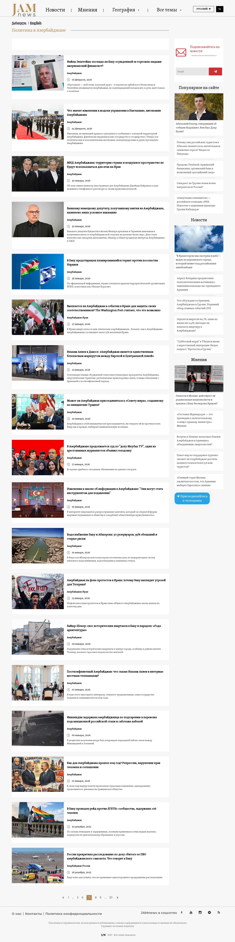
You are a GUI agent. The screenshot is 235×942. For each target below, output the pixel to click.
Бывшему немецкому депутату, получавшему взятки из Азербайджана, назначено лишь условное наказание (115, 211)
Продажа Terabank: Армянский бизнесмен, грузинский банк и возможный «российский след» (196, 168)
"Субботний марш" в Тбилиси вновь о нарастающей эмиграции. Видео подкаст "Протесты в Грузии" (198, 345)
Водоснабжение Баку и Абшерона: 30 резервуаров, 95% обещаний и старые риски (112, 537)
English (36, 23)
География (123, 10)
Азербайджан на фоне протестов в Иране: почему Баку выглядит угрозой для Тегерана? (116, 582)
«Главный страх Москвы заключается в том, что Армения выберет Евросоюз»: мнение (196, 481)
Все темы (167, 10)
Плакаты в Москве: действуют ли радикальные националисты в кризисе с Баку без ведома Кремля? (197, 399)
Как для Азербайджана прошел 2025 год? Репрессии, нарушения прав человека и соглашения (113, 765)
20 (111, 897)
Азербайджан (74, 73)
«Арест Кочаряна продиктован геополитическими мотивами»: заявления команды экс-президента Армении (198, 284)
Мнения (87, 10)
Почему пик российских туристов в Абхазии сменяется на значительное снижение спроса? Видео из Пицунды (198, 148)
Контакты (33, 913)
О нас (17, 913)
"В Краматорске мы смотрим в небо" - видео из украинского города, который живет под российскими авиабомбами (198, 261)
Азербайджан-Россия (78, 866)
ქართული (19, 23)
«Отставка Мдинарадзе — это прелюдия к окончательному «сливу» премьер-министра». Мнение (195, 420)
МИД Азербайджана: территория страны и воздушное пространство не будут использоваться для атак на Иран (115, 165)
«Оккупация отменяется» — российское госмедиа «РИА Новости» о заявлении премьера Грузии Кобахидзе (196, 203)
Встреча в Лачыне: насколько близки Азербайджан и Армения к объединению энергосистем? (198, 440)
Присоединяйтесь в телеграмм (194, 498)
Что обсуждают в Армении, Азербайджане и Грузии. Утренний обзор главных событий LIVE (198, 304)
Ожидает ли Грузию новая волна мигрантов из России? (196, 185)
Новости (55, 10)
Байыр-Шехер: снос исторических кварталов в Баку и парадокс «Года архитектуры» (114, 628)
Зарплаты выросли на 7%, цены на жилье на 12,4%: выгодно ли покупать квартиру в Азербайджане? (197, 325)
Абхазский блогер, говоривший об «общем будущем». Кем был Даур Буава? (196, 127)
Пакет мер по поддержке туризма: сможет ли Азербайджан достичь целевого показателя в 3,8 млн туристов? (197, 461)
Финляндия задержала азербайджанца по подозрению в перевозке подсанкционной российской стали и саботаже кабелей (112, 719)
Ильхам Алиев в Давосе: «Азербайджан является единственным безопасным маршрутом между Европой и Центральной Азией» (110, 354)
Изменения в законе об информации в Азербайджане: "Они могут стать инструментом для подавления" (115, 491)
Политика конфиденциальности (73, 913)
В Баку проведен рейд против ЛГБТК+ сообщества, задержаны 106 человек (111, 811)
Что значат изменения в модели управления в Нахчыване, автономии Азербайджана (114, 113)
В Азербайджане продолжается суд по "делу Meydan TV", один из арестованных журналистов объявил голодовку (111, 449)
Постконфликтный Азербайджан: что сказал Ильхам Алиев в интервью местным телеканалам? (115, 674)
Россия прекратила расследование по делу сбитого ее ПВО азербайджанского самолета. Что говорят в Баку (106, 857)
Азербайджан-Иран (77, 317)
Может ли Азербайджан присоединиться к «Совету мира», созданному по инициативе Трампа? (115, 403)
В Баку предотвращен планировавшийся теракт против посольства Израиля (112, 263)
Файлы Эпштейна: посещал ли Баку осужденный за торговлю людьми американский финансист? (114, 64)
